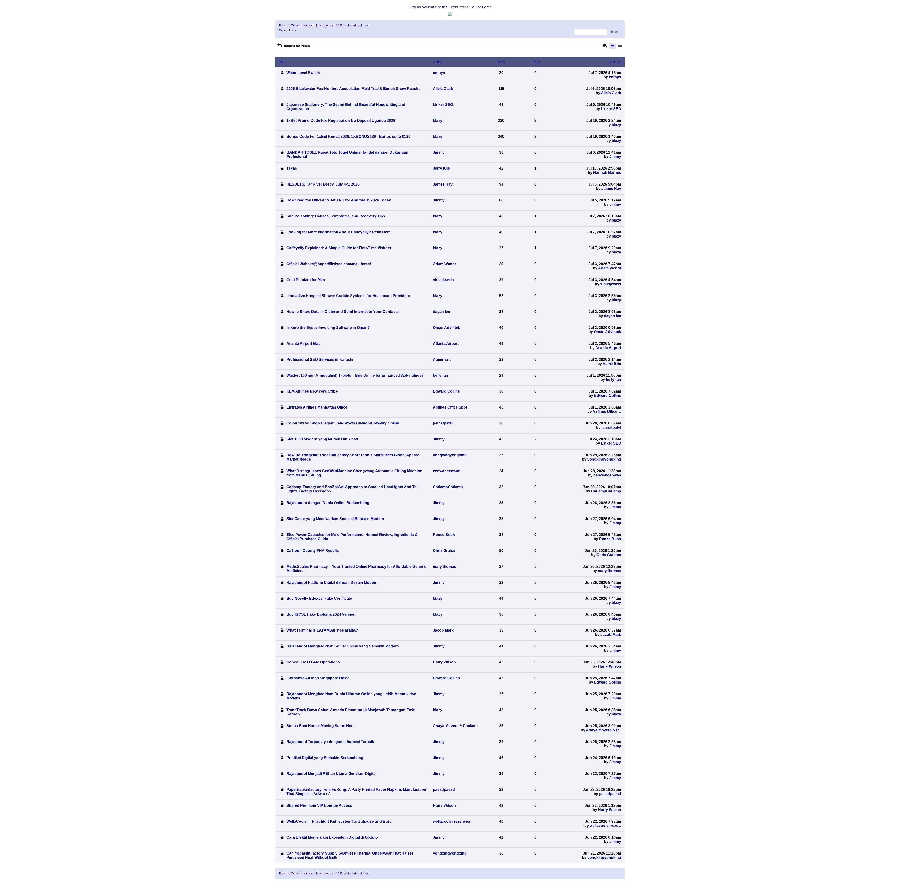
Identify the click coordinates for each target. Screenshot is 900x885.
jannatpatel (611, 427)
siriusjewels (610, 284)
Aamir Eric (612, 364)
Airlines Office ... (606, 411)
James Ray (611, 188)
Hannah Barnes (607, 173)
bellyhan (613, 380)
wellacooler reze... (605, 826)
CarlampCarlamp (606, 491)
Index (308, 25)
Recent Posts (287, 30)
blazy (616, 125)
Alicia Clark (611, 93)
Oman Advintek (607, 332)
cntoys (615, 77)
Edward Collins (607, 396)
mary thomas (609, 571)
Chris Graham (608, 555)
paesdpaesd (610, 794)
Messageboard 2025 (329, 25)
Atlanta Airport (608, 348)
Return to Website (290, 25)
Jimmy (615, 157)
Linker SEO (611, 109)
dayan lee (612, 316)
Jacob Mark (610, 634)
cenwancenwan (607, 475)
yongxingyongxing (604, 459)
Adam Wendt (609, 268)
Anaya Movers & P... (603, 730)
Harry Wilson (609, 666)
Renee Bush (610, 539)
